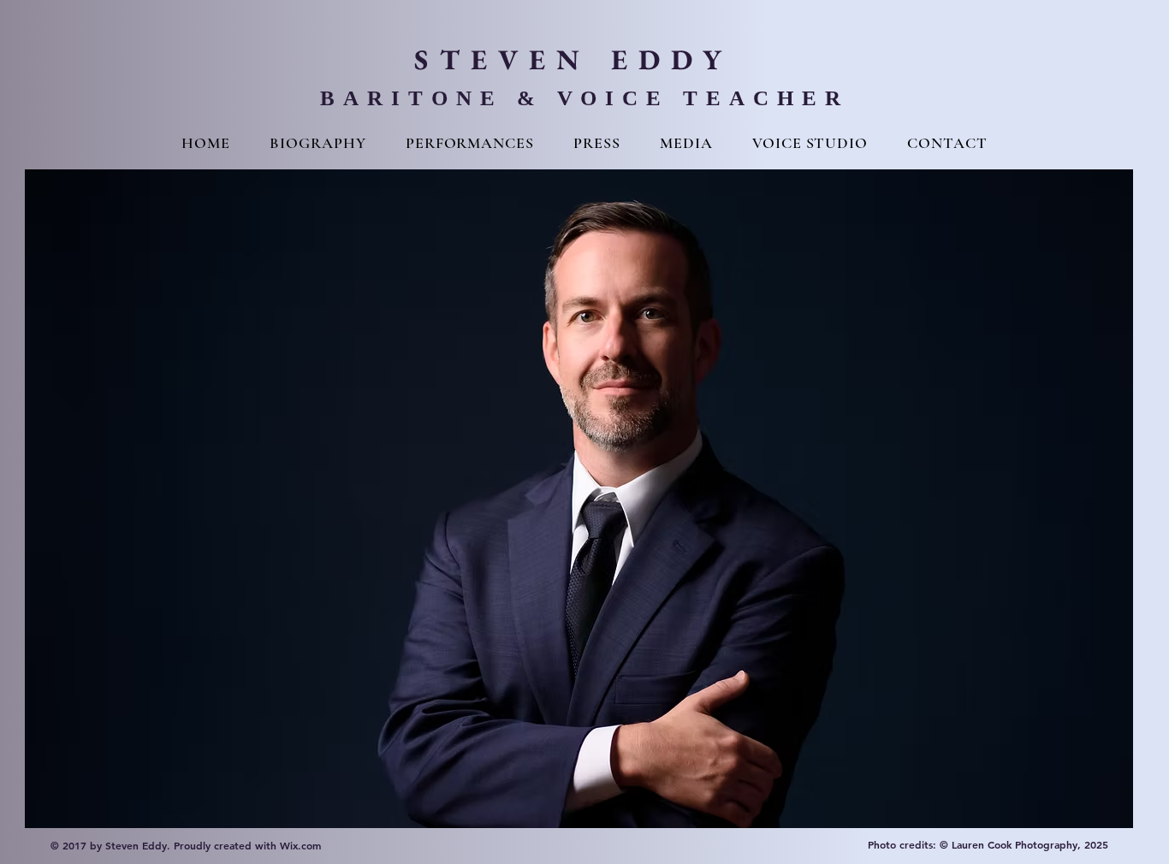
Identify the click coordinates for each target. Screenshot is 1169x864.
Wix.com (300, 845)
